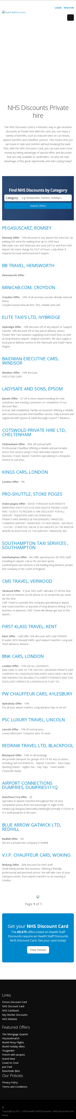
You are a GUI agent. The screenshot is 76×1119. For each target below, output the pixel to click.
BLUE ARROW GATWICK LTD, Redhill (31, 827)
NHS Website (9, 1019)
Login (58, 7)
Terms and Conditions (14, 1086)
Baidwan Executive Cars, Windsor (30, 361)
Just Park (7, 1067)
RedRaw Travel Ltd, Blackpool (38, 745)
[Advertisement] (38, 62)
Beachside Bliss (11, 1071)
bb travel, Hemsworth (28, 265)
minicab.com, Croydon (28, 287)
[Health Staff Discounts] (13, 12)
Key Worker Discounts (15, 1014)
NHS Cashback (10, 1010)
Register (69, 7)
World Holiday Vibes (13, 1046)
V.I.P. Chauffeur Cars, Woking (36, 855)
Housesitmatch (10, 1038)
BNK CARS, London (23, 656)
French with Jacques (13, 1054)
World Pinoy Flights (13, 1042)
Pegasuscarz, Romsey (26, 228)
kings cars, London (25, 472)
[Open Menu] (70, 17)
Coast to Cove (10, 1062)
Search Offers (38, 205)
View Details (38, 950)
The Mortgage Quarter (15, 1034)
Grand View (8, 1058)
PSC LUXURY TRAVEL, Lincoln (33, 720)
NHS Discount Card (13, 1006)
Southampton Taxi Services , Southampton (35, 545)
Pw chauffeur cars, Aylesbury (37, 694)
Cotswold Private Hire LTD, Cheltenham (34, 432)
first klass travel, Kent (29, 626)
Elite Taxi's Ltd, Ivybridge (31, 317)
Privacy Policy (10, 1082)
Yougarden (8, 1050)
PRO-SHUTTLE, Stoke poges (32, 494)
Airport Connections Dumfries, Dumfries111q (30, 785)
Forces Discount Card (14, 1002)
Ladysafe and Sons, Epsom (32, 389)
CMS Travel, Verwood (27, 581)
